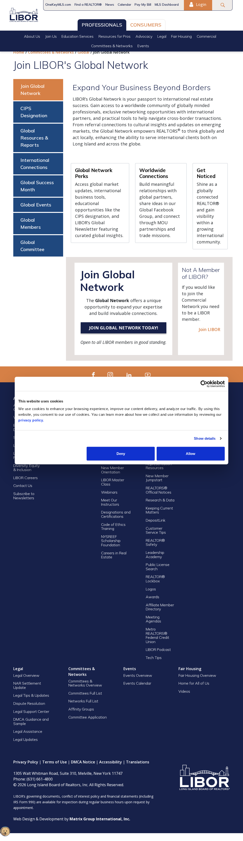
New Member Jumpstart (157, 477)
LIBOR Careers (25, 477)
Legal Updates (25, 739)
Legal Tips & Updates (31, 695)
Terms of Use (54, 762)
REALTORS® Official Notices (158, 490)
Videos (184, 691)
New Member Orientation (112, 469)
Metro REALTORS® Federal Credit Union (157, 635)
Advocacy (144, 36)
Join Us (51, 36)
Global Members (30, 223)
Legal (161, 36)
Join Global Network (32, 89)
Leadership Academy (155, 554)
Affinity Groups (81, 709)
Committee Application (87, 717)
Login (200, 4)
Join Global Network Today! (123, 328)
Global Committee (32, 245)
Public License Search (157, 566)
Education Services (77, 36)
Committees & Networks (112, 45)
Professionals (102, 25)
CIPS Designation (33, 111)
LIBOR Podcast (158, 649)
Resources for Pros (114, 36)
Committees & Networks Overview (85, 683)
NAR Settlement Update (27, 685)
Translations (137, 762)
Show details (204, 438)
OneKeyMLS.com (58, 4)
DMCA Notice (83, 762)
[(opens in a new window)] (93, 374)
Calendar (124, 4)
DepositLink (155, 520)
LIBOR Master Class (112, 481)
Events (143, 45)
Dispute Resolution (29, 703)
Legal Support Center (31, 711)
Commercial (206, 36)
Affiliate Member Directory (160, 607)
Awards (152, 596)
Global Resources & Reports (34, 138)
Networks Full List (83, 701)
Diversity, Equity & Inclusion (26, 467)
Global (83, 52)
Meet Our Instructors (110, 502)
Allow (190, 453)
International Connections (34, 163)
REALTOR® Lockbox (155, 578)
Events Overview (137, 675)
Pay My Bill (143, 4)
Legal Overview (26, 675)
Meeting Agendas (153, 619)
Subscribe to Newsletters (23, 495)
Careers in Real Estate (113, 555)
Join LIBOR (209, 329)
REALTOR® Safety (155, 542)
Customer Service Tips (156, 530)
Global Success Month (37, 185)
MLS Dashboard (167, 4)
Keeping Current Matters (159, 510)
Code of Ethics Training (113, 526)
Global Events (35, 205)
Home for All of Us (193, 683)
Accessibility (110, 762)
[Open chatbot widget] (5, 831)
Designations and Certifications (116, 514)
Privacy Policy (25, 762)
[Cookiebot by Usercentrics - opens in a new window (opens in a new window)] (204, 384)
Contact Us (22, 485)
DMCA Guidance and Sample (31, 721)
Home (18, 52)
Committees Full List (85, 693)
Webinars (109, 492)
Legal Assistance (28, 731)
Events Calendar (137, 683)
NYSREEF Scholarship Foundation (111, 540)
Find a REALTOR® (88, 4)
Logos (151, 589)
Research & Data (160, 500)
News (109, 4)
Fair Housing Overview (197, 675)
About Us (32, 36)
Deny (121, 453)
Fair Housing (181, 36)
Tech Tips (154, 657)
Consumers (145, 25)
